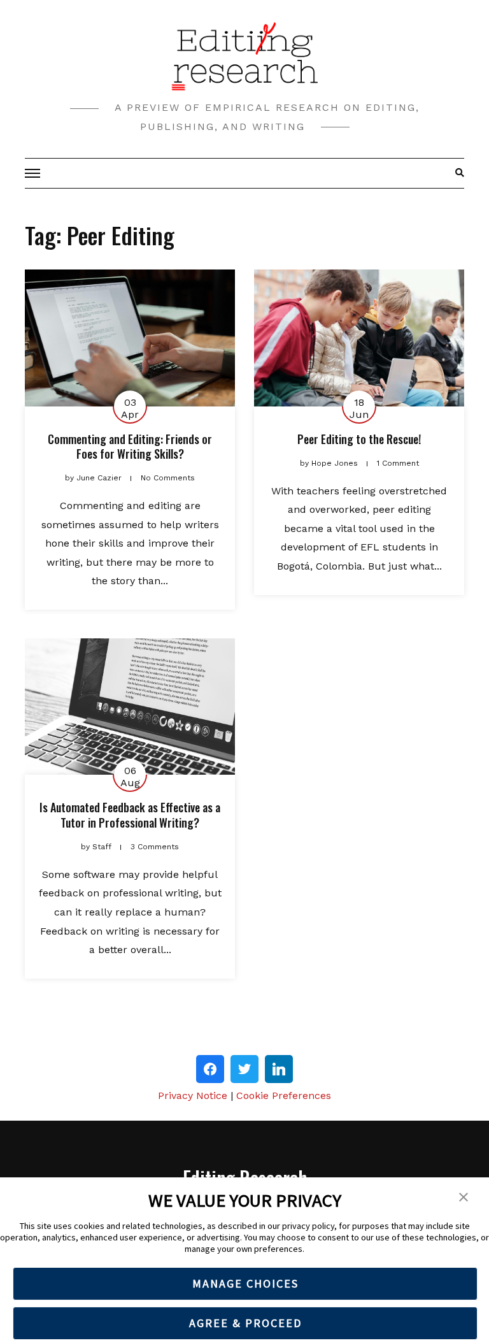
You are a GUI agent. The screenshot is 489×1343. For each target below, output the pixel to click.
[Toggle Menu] (34, 173)
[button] (463, 1195)
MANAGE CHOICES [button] (245, 1283)
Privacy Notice (192, 1095)
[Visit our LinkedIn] (279, 1069)
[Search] (456, 173)
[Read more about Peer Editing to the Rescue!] (359, 337)
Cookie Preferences (283, 1095)
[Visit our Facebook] (210, 1069)
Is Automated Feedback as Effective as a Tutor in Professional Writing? (129, 814)
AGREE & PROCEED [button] (245, 1323)
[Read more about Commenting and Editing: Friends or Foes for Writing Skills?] (130, 337)
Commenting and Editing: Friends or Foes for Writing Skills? (130, 446)
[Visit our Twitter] (244, 1069)
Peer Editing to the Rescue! (359, 439)
